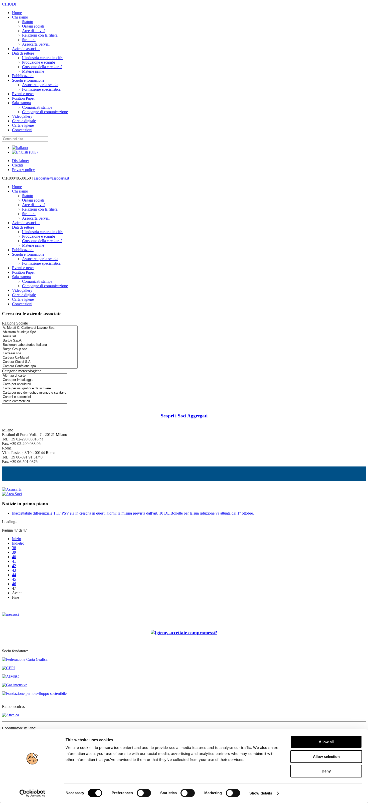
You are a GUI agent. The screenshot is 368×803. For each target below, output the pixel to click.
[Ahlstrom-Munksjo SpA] (39, 332)
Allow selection (326, 756)
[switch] (144, 793)
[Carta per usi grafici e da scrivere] (34, 388)
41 (14, 561)
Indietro (18, 543)
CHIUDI (9, 4)
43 (14, 570)
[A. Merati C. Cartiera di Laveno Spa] (39, 328)
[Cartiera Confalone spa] (39, 366)
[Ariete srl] (39, 336)
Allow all (326, 742)
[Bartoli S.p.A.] (39, 341)
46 (14, 584)
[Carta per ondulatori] (34, 384)
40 (14, 557)
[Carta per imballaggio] (34, 380)
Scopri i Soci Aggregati (184, 415)
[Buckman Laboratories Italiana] (39, 345)
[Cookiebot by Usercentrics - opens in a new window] (32, 793)
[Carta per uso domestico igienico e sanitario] (34, 393)
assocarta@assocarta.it (51, 178)
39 (14, 552)
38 (14, 548)
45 (14, 579)
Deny (326, 771)
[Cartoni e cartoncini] (34, 397)
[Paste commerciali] (34, 401)
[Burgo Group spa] (39, 349)
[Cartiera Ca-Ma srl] (39, 358)
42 (14, 566)
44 (14, 575)
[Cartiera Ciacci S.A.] (39, 362)
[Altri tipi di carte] (34, 376)
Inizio (16, 539)
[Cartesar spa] (39, 353)
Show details (260, 793)
